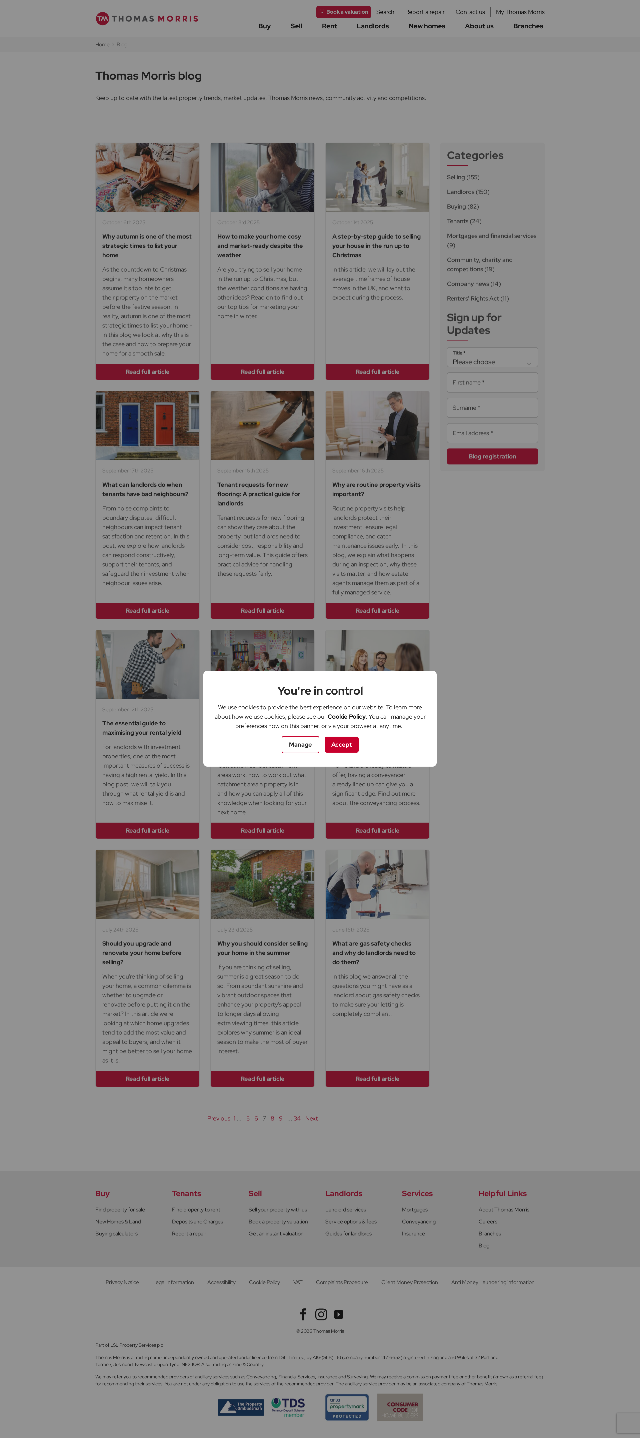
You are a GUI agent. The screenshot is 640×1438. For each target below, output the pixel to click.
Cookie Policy (347, 716)
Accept (341, 744)
